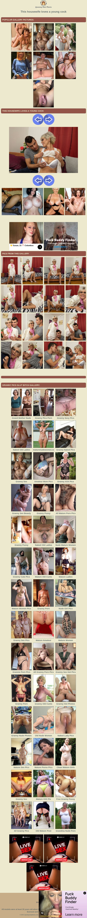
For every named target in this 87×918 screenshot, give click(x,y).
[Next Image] (49, 124)
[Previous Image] (38, 124)
